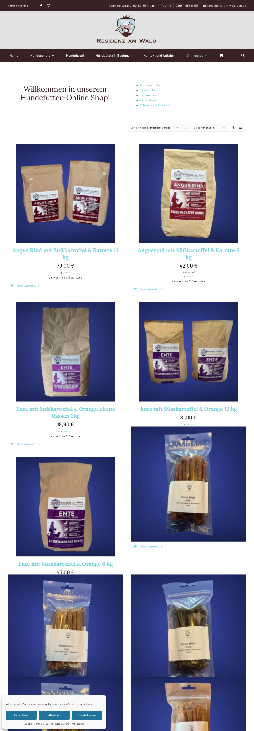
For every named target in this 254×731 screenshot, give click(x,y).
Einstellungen (87, 715)
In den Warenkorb (27, 285)
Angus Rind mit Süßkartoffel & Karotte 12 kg (66, 253)
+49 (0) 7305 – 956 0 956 (182, 5)
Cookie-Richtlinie (34, 723)
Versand (68, 272)
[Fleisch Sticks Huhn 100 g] (65, 632)
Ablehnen (54, 715)
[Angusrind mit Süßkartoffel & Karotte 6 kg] (188, 193)
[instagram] (48, 5)
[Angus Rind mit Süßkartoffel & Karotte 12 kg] (65, 193)
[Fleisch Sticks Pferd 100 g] (188, 632)
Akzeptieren (21, 715)
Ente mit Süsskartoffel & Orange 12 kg (188, 408)
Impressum (77, 723)
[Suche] (243, 55)
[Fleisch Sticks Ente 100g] (188, 484)
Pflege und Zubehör (155, 105)
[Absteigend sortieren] (186, 128)
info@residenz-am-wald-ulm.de (224, 5)
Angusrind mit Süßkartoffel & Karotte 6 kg (189, 253)
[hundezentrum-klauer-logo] (127, 16)
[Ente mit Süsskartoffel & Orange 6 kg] (65, 506)
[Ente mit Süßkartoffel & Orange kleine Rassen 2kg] (65, 352)
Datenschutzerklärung (57, 723)
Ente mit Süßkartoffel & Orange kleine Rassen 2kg (65, 412)
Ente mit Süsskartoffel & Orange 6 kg (65, 563)
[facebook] (41, 5)
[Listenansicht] (241, 128)
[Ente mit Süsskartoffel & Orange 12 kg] (188, 352)
